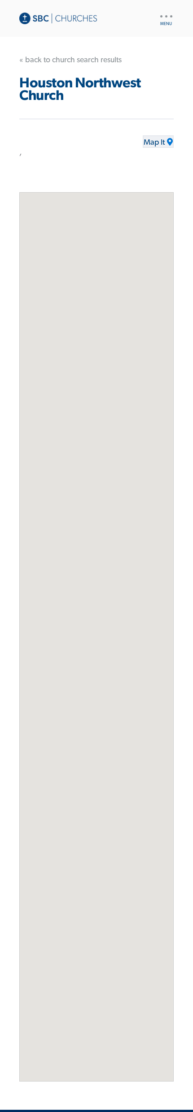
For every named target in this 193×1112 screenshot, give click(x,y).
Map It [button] (154, 142)
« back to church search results (70, 60)
